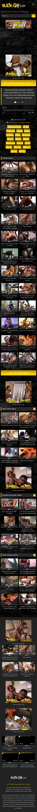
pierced (27, 147)
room (14, 151)
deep (26, 139)
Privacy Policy (14, 784)
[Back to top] (32, 807)
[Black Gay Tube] (15, 5)
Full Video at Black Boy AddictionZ (19, 83)
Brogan (15, 122)
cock (19, 139)
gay (28, 143)
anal (26, 126)
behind (10, 134)
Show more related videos (18, 373)
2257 (23, 784)
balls (20, 130)
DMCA (20, 784)
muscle (18, 147)
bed (28, 130)
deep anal (11, 143)
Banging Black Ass (15, 126)
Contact (28, 784)
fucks (20, 143)
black (11, 139)
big (18, 134)
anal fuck (11, 130)
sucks (22, 151)
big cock (27, 134)
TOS (8, 784)
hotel (9, 147)
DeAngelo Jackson (24, 122)
